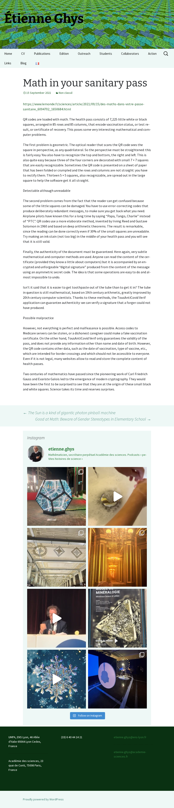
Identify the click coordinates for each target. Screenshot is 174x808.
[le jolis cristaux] (117, 618)
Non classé (66, 93)
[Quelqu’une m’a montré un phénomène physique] (117, 496)
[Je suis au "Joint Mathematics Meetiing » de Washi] (56, 496)
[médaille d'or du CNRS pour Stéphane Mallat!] (56, 618)
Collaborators (130, 54)
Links (7, 63)
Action (152, 54)
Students (106, 54)
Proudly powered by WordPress (43, 799)
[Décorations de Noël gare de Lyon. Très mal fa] (56, 557)
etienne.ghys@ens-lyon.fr (130, 737)
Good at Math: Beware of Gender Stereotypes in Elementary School (93, 419)
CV (23, 54)
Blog (23, 63)
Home (8, 54)
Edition (64, 54)
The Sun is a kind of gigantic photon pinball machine (69, 412)
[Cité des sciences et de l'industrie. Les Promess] (117, 679)
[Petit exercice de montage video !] (56, 679)
